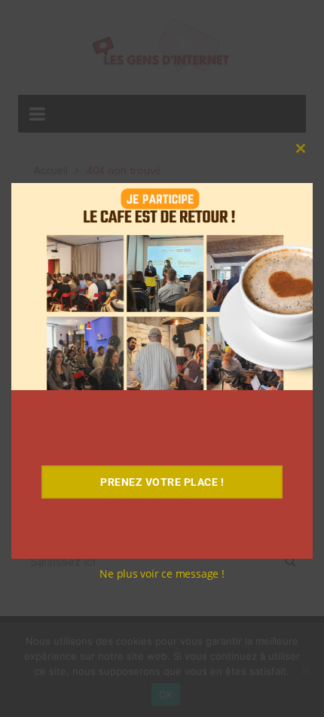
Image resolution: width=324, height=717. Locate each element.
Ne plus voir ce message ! (162, 573)
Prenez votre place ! (162, 482)
